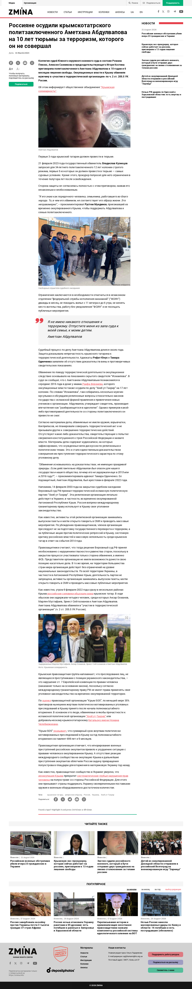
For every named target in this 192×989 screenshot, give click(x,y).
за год (158, 889)
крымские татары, (55, 794)
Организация (30, 3)
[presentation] (14, 903)
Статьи (68, 12)
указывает (59, 730)
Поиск (135, 3)
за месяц (145, 889)
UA (132, 12)
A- (18, 69)
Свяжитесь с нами (165, 970)
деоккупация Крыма (50, 775)
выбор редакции (173, 889)
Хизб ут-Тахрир (107, 794)
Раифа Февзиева (92, 384)
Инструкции (85, 12)
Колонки (104, 12)
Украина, (96, 794)
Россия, (87, 794)
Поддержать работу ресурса (165, 954)
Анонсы (120, 12)
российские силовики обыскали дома (70, 593)
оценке (46, 700)
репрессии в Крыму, (74, 794)
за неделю (131, 889)
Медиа (12, 3)
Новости (52, 12)
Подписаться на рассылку (165, 962)
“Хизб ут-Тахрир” (96, 716)
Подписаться (153, 3)
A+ (11, 69)
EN (141, 12)
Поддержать (173, 3)
